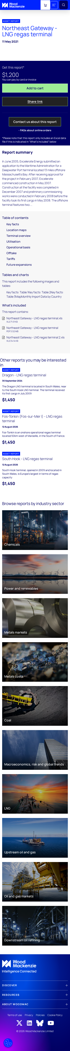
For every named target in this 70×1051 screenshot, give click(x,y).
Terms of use (14, 1015)
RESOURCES (11, 994)
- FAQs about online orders (34, 130)
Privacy (29, 1015)
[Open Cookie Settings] (8, 1042)
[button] (54, 5)
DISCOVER (9, 985)
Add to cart (35, 88)
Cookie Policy (54, 1015)
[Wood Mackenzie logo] (13, 5)
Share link (35, 101)
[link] (35, 966)
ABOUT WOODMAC (15, 1004)
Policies (40, 1015)
